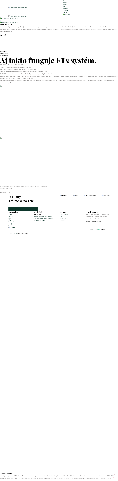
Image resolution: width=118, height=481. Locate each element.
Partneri (65, 4)
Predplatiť (65, 8)
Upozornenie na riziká (40, 220)
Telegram (65, 10)
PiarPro (15, 233)
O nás (64, 1)
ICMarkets (63, 218)
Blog (64, 6)
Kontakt (65, 12)
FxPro (61, 216)
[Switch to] (66, 14)
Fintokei (62, 220)
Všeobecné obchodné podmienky (43, 216)
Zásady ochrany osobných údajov (43, 218)
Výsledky (65, 2)
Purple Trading (64, 214)
